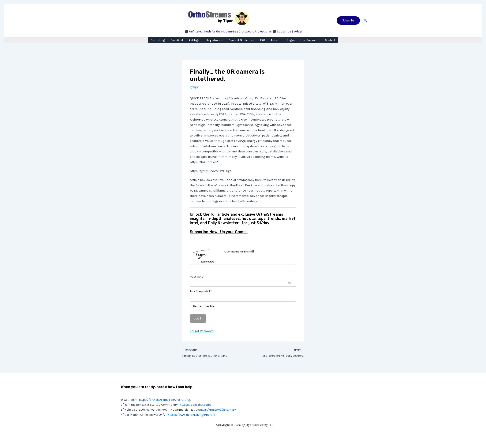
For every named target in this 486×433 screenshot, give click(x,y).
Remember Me (203, 306)
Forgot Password (202, 331)
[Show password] (289, 283)
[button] (348, 20)
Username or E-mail (239, 251)
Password (197, 276)
